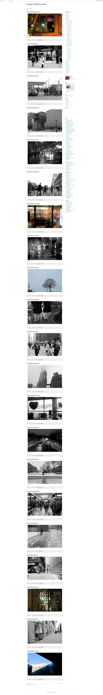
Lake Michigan (68, 146)
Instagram (67, 100)
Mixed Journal (68, 83)
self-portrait (67, 176)
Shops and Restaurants (69, 178)
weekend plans (69, 43)
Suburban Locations (69, 184)
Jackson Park (68, 144)
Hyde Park (67, 143)
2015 (67, 62)
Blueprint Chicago (68, 204)
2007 (67, 72)
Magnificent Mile (68, 150)
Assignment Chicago (69, 203)
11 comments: (33, 615)
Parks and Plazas (68, 165)
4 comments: (33, 359)
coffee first (68, 33)
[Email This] (38, 40)
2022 (67, 14)
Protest (67, 170)
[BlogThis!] (39, 40)
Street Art (67, 182)
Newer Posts (29, 683)
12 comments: (33, 295)
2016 (67, 61)
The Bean (67, 185)
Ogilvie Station (68, 164)
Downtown (67, 137)
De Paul (67, 135)
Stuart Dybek (68, 183)
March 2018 (69, 29)
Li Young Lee (68, 148)
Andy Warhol (68, 122)
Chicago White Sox (69, 132)
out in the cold (69, 49)
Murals (67, 156)
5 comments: (33, 487)
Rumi (67, 174)
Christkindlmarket (68, 133)
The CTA (67, 190)
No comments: (34, 327)
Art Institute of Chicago (69, 124)
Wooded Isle (68, 198)
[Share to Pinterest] (42, 40)
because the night (69, 39)
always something (69, 44)
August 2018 (69, 23)
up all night (68, 48)
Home (45, 683)
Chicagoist (67, 208)
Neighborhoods (68, 162)
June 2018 (68, 25)
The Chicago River (68, 188)
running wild (68, 35)
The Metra (67, 191)
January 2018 (69, 58)
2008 (67, 71)
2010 (67, 68)
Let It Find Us (72, 84)
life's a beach (69, 55)
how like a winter (69, 53)
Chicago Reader (68, 207)
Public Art (67, 171)
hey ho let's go (69, 50)
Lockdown (67, 149)
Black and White (68, 125)
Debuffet (67, 136)
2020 (67, 17)
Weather (67, 197)
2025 (67, 13)
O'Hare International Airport (70, 163)
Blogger (55, 692)
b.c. (71, 76)
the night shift (69, 31)
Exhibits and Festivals (69, 138)
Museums (67, 159)
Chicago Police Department (70, 131)
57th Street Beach (68, 120)
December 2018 (69, 20)
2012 (67, 66)
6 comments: (33, 199)
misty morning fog (69, 45)
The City (67, 189)
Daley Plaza (68, 134)
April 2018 (68, 28)
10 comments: (33, 231)
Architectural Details (69, 123)
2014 (67, 63)
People (67, 166)
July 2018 (68, 24)
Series (67, 177)
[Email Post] (36, 199)
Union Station (68, 193)
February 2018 (69, 30)
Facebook (67, 99)
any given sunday (69, 34)
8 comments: (33, 391)
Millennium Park (68, 155)
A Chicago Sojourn (68, 202)
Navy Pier (67, 161)
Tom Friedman (68, 192)
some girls (68, 54)
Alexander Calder (68, 121)
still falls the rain (69, 40)
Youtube (67, 105)
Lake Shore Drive (68, 147)
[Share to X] (40, 40)
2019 (67, 18)
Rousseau (67, 173)
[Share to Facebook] (41, 40)
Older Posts (61, 683)
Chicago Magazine (69, 205)
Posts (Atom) (32, 684)
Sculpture (67, 175)
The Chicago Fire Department (70, 186)
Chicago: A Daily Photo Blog (36, 4)
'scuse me (68, 38)
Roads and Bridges (69, 172)
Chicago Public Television (70, 206)
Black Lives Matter (68, 126)
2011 (67, 67)
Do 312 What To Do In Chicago (70, 209)
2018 (67, 19)
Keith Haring (68, 145)
